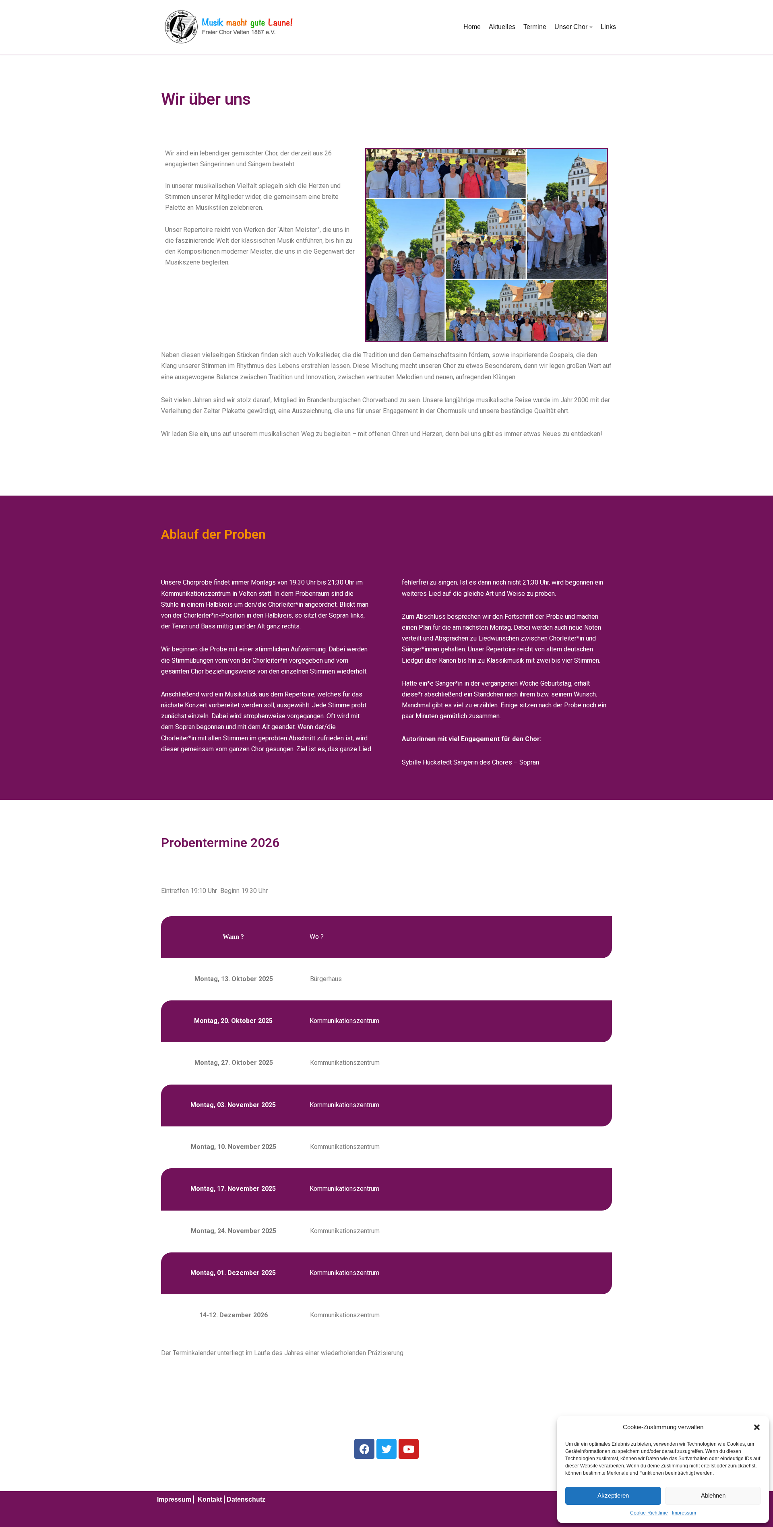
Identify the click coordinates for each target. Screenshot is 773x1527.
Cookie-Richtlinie (649, 1513)
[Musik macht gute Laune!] (227, 27)
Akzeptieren (613, 1495)
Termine (534, 26)
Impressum (684, 1513)
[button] (757, 1427)
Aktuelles (502, 26)
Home (472, 26)
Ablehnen (713, 1495)
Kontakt (210, 1499)
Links (608, 26)
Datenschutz (246, 1499)
